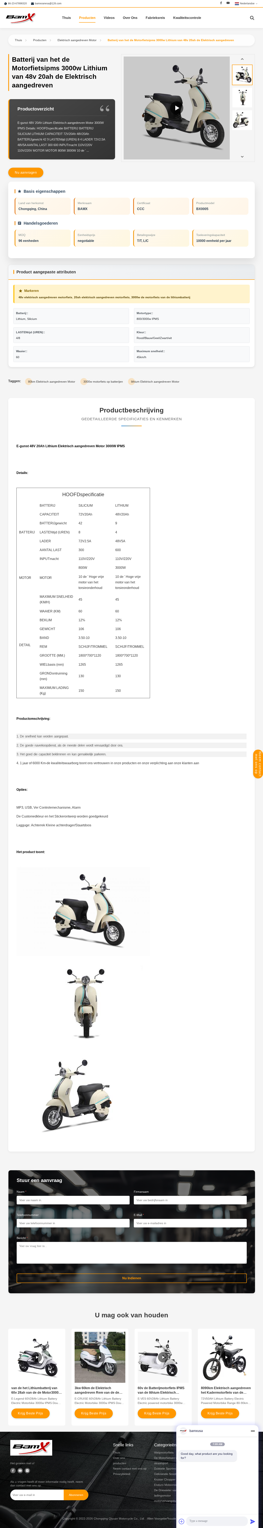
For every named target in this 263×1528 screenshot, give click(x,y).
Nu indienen (131, 1278)
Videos (109, 18)
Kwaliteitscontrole (187, 18)
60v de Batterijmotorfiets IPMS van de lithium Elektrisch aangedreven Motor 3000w (161, 1392)
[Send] (252, 1521)
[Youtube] (228, 3)
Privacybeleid (121, 1474)
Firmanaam (141, 1191)
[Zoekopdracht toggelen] (252, 18)
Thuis (66, 18)
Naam (21, 1191)
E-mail (139, 1215)
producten (119, 1463)
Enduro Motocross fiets (169, 1484)
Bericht (22, 1238)
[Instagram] (27, 1471)
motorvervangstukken (168, 1500)
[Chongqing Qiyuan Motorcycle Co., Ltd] (20, 18)
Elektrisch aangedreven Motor (77, 40)
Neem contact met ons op (258, 764)
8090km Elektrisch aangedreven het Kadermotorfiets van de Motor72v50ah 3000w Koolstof (226, 1392)
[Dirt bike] (177, 108)
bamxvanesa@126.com (48, 3)
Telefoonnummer (28, 1215)
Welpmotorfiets (164, 1452)
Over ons (119, 1457)
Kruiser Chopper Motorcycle (172, 1479)
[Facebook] (221, 3)
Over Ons (130, 18)
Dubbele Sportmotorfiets (170, 1468)
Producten (87, 18)
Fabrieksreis (155, 18)
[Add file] (182, 1521)
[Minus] (252, 1430)
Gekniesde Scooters (167, 1474)
